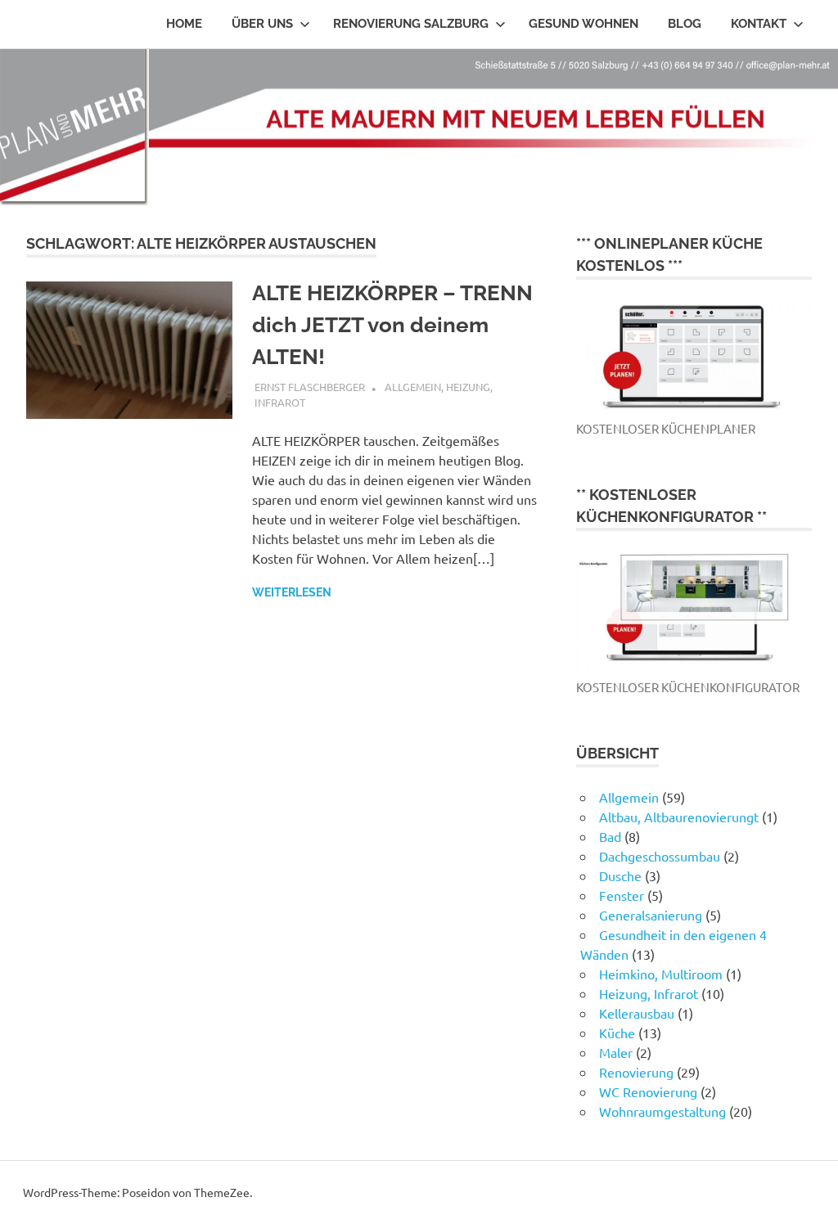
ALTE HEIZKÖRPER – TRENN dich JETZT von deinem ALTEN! (392, 325)
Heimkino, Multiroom (661, 973)
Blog (684, 23)
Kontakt (758, 23)
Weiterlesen (291, 592)
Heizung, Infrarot (648, 993)
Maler (616, 1052)
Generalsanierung (650, 915)
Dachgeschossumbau (659, 856)
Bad (610, 836)
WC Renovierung (648, 1091)
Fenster (621, 895)
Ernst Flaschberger (310, 387)
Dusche (620, 875)
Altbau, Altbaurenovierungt (679, 816)
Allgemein (413, 387)
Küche (617, 1032)
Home (184, 23)
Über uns (262, 23)
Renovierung (636, 1072)
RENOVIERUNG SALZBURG (411, 23)
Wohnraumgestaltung (662, 1111)
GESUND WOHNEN (583, 23)
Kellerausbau (636, 1013)
